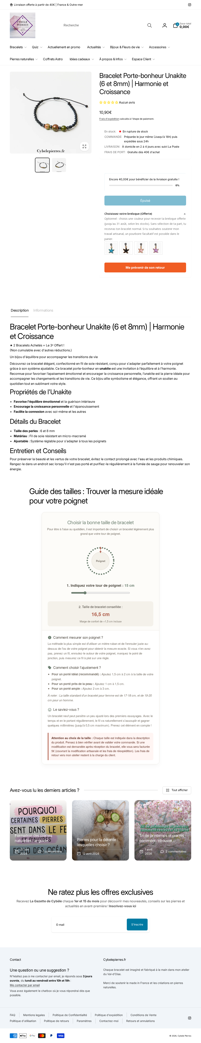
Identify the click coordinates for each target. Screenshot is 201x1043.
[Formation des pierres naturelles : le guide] (38, 830)
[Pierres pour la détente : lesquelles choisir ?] (100, 830)
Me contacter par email (25, 985)
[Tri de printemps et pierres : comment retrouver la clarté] (162, 830)
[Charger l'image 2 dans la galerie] (59, 165)
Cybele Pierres (184, 1036)
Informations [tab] (43, 310)
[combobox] (107, 25)
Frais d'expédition (109, 118)
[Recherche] (149, 25)
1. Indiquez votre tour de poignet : (100, 585)
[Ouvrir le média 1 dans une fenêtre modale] (50, 113)
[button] (182, 25)
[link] (46, 5)
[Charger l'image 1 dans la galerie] (42, 165)
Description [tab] (19, 310)
